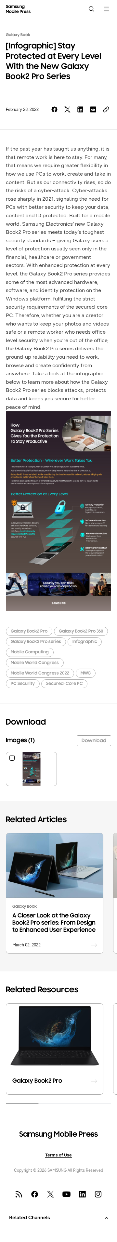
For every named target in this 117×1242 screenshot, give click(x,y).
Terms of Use (58, 1155)
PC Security (23, 683)
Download (94, 740)
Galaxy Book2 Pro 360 (81, 631)
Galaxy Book (18, 35)
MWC (86, 673)
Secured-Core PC (64, 683)
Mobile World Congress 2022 (40, 673)
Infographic (84, 641)
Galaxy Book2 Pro (29, 631)
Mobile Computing (30, 652)
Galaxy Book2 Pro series (36, 641)
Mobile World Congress (35, 663)
